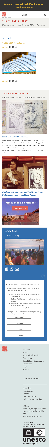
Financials (27, 349)
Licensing (27, 388)
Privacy (26, 369)
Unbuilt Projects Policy (32, 399)
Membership (28, 390)
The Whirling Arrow (15, 21)
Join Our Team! (29, 396)
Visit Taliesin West (30, 378)
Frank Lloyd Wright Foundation (31, 357)
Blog (24, 366)
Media (25, 352)
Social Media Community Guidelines (33, 362)
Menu (24, 15)
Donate (26, 393)
